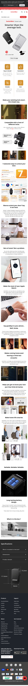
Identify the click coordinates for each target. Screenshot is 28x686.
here (13, 128)
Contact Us (16, 603)
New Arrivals (3, 609)
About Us (3, 621)
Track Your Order (17, 607)
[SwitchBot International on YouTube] (20, 665)
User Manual (16, 605)
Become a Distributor (18, 630)
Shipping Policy (4, 626)
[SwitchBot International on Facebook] (6, 665)
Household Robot (4, 601)
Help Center (16, 601)
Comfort (2, 603)
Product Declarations (5, 643)
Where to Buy (17, 611)
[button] (2, 12)
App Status (16, 609)
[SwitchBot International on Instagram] (15, 665)
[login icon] (24, 12)
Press (15, 624)
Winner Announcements (19, 628)
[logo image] (14, 12)
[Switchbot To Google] (20, 678)
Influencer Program (18, 634)
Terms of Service (4, 641)
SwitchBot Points (4, 624)
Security (2, 605)
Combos (2, 607)
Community (16, 626)
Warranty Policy (4, 628)
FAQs (15, 613)
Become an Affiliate (18, 632)
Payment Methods (4, 635)
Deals (2, 611)
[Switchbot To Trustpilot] (7, 678)
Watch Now (13, 58)
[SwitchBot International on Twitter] (11, 665)
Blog (15, 621)
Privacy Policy (4, 630)
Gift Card (3, 613)
